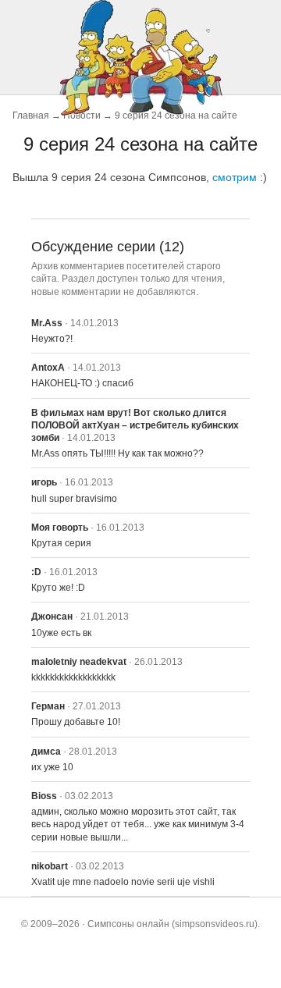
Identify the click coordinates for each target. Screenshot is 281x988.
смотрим (234, 177)
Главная (30, 115)
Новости (82, 115)
